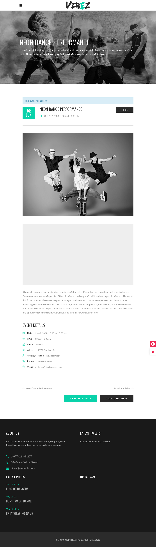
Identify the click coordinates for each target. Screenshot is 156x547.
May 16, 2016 (12, 484)
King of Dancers (17, 488)
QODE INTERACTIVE (71, 539)
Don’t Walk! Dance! (19, 501)
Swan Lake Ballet (122, 388)
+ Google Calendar (80, 398)
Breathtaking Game (19, 513)
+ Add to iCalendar (117, 398)
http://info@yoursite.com (50, 367)
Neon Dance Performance (38, 388)
